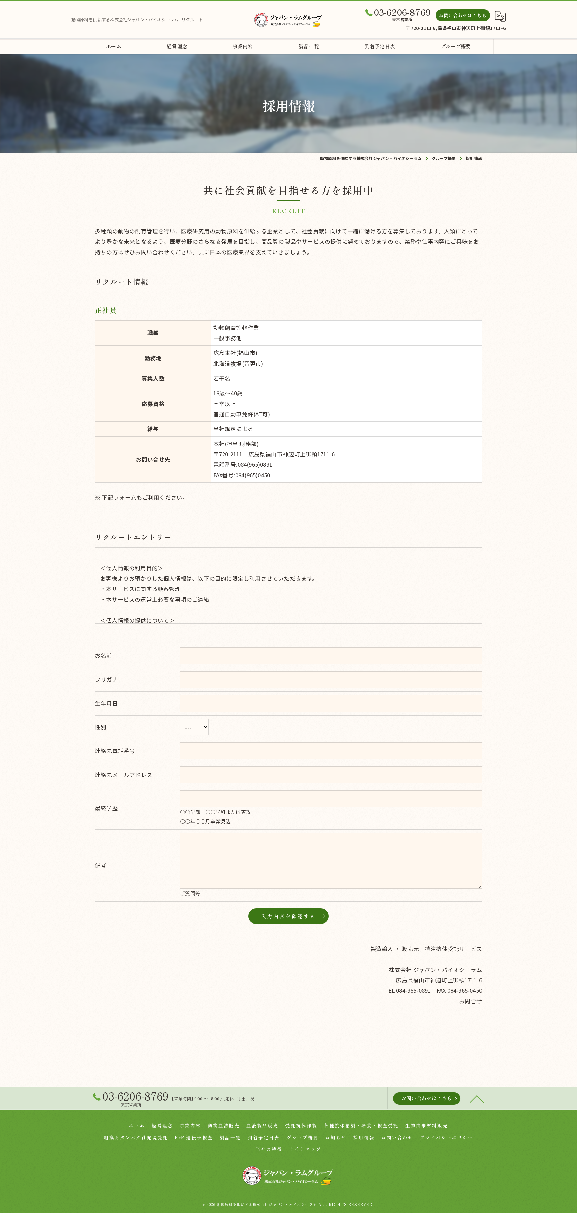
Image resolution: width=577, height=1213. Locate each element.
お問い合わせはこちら (463, 15)
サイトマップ (305, 1149)
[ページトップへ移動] (477, 1098)
